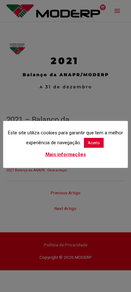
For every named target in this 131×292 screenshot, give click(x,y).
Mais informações (65, 154)
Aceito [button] (94, 142)
